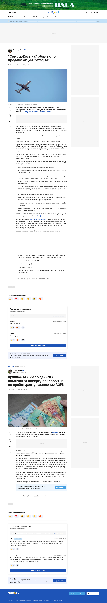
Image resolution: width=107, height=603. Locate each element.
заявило (55, 432)
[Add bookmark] (10, 127)
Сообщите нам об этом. (42, 278)
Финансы (11, 16)
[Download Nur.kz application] (53, 5)
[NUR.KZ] (53, 12)
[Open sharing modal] (10, 121)
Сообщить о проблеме (77, 593)
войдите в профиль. (58, 315)
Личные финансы (59, 16)
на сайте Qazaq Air (39, 216)
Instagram (60, 355)
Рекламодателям (93, 593)
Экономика (50, 16)
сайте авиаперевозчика (38, 219)
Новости (20, 16)
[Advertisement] (53, 33)
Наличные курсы (40, 16)
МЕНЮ (13, 12)
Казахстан (11, 286)
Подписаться (60, 487)
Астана (11, 504)
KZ (87, 12)
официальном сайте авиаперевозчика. (37, 112)
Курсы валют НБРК (29, 16)
